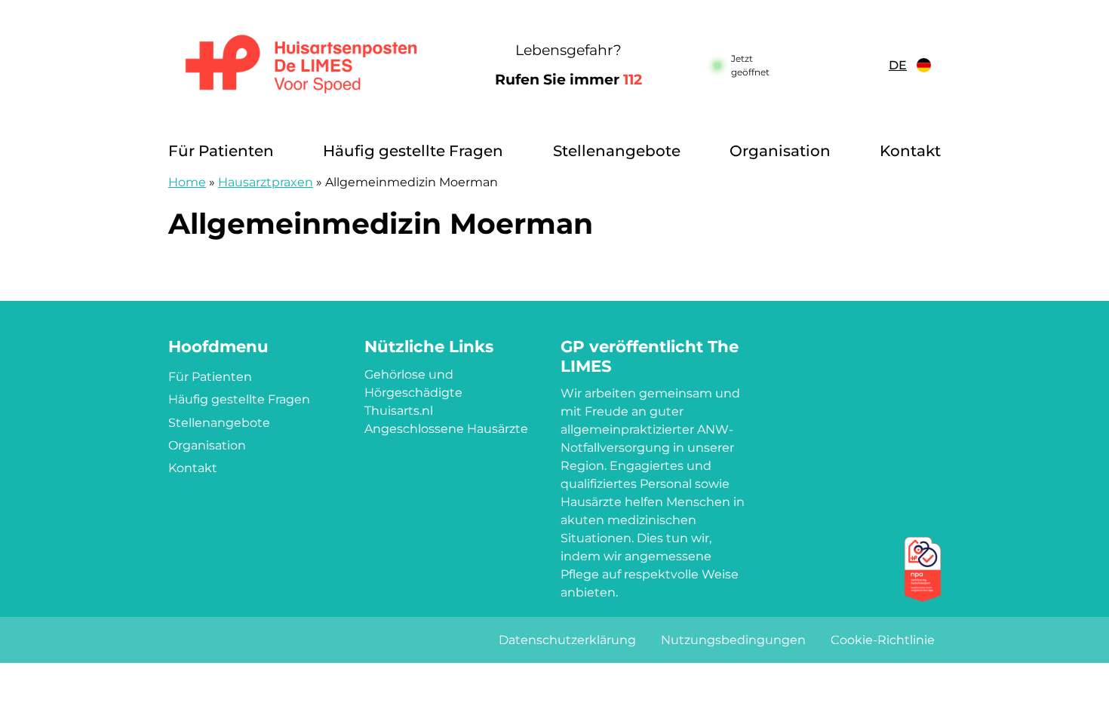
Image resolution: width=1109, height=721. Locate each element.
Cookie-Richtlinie (883, 640)
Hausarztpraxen (265, 182)
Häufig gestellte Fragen (413, 151)
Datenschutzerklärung (567, 640)
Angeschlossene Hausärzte (446, 429)
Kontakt (910, 151)
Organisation (780, 151)
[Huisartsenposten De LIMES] (301, 65)
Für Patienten (221, 151)
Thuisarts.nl (398, 410)
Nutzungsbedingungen (733, 640)
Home (187, 182)
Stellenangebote (616, 151)
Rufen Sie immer (568, 79)
